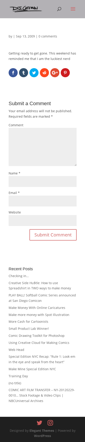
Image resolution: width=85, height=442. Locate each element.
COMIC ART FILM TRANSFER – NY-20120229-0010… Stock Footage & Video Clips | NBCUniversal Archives (42, 395)
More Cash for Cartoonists (28, 321)
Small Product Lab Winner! (29, 328)
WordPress (42, 436)
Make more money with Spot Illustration (39, 315)
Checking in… (19, 276)
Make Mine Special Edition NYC (32, 369)
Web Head (16, 350)
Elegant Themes (41, 430)
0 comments (48, 36)
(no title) (15, 383)
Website (15, 212)
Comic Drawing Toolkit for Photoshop (37, 335)
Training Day (18, 376)
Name (14, 173)
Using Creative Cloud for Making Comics (39, 342)
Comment (16, 125)
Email (14, 193)
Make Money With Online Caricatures (37, 307)
